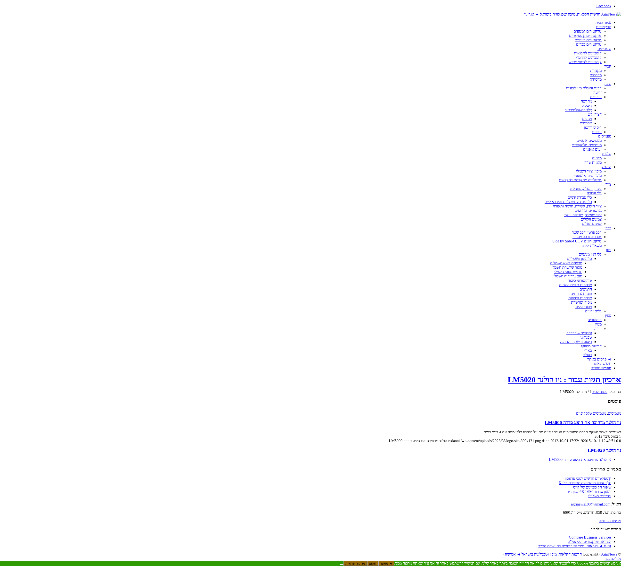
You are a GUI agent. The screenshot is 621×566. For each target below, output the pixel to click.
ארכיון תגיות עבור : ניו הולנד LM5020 (564, 379)
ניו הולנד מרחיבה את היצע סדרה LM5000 (583, 422)
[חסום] (341, 564)
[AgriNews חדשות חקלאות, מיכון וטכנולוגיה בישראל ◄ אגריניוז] (572, 14)
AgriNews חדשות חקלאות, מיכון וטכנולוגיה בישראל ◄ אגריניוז (561, 554)
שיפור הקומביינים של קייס (592, 487)
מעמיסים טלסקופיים (591, 413)
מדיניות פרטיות (610, 521)
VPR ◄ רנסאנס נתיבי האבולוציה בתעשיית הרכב (574, 546)
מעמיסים (614, 413)
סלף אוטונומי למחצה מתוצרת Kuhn (585, 483)
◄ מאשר (386, 563)
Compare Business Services (590, 537)
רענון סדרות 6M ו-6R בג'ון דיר (589, 491)
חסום (372, 563)
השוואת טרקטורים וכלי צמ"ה (589, 542)
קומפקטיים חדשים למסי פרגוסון (588, 478)
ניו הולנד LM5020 (604, 450)
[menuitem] (305, 22)
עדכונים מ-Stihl (599, 496)
